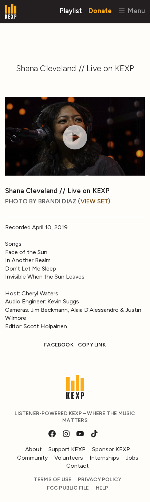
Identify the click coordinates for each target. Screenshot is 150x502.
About (33, 449)
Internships (104, 457)
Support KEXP (67, 449)
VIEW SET (94, 201)
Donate (100, 10)
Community (32, 457)
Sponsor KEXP (111, 449)
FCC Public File (68, 488)
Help (102, 488)
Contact (77, 465)
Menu (135, 10)
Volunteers (68, 457)
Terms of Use (53, 479)
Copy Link (92, 345)
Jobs (132, 457)
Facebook (59, 345)
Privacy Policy (99, 479)
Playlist (70, 10)
